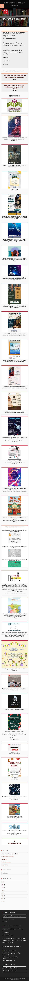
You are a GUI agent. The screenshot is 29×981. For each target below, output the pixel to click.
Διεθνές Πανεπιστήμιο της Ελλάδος (10, 968)
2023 (2, 890)
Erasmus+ (5, 921)
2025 (2, 884)
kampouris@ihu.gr (9, 934)
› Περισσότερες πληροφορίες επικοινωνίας (12, 946)
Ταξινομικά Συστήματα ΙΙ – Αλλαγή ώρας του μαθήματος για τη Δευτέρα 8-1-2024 (14, 76)
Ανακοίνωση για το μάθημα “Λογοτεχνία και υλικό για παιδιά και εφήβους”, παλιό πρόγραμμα (14, 87)
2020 (2, 898)
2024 (2, 887)
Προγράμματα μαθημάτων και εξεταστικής (12, 916)
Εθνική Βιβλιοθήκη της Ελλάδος (9, 970)
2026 (2, 882)
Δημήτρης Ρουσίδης (9, 43)
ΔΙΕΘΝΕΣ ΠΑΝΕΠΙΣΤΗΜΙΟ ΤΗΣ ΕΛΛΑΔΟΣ (13, 2)
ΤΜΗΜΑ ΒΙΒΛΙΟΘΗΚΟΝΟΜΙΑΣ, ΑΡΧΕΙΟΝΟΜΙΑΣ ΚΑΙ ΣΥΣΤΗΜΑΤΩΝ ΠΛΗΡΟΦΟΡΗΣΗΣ (14, 4)
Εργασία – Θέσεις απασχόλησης (7, 856)
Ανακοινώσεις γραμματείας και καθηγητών (15, 45)
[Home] (1, 22)
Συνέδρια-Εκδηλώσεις (5, 862)
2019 (2, 901)
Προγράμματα (4, 859)
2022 (2, 893)
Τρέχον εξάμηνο (4, 864)
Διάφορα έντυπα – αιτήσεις (8, 918)
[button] (2, 6)
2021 (2, 895)
